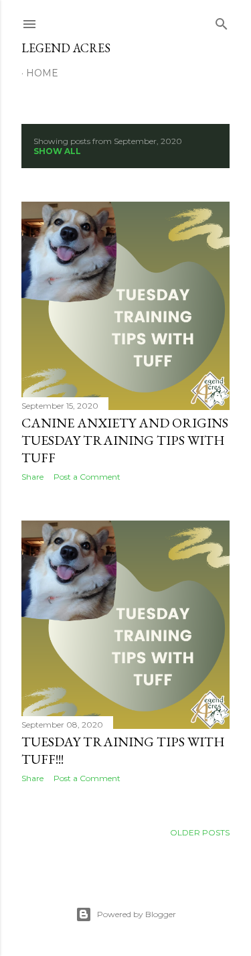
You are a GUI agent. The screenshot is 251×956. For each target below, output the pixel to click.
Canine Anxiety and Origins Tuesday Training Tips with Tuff (124, 440)
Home (42, 73)
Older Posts (200, 832)
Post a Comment (87, 477)
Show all (57, 151)
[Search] (222, 21)
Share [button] (32, 477)
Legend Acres (65, 48)
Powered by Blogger (136, 914)
